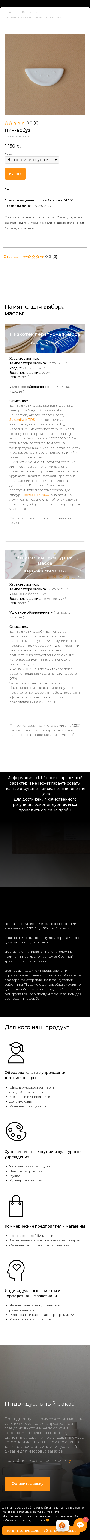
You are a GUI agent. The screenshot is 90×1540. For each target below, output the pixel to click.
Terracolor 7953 (36, 525)
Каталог (28, 42)
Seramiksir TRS (22, 450)
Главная (10, 42)
